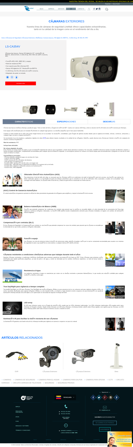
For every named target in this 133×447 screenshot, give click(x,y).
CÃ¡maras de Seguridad (13, 38)
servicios (61, 9)
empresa (51, 9)
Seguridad (49, 383)
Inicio (3, 38)
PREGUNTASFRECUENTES (19, 412)
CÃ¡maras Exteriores (28, 38)
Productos (79, 439)
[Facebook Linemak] (94, 9)
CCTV (110, 380)
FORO (17, 421)
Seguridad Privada (66, 383)
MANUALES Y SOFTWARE (22, 425)
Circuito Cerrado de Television (27, 383)
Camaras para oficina (95, 380)
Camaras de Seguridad (25, 380)
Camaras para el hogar (49, 380)
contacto (81, 9)
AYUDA (17, 416)
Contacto (96, 439)
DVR (44, 138)
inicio (41, 9)
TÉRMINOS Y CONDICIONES (23, 430)
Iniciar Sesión (116, 4)
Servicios (63, 439)
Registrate (108, 4)
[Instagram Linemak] (99, 9)
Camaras (7, 380)
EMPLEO (18, 406)
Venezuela (67, 397)
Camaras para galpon (72, 380)
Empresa (48, 439)
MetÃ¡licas (39, 38)
